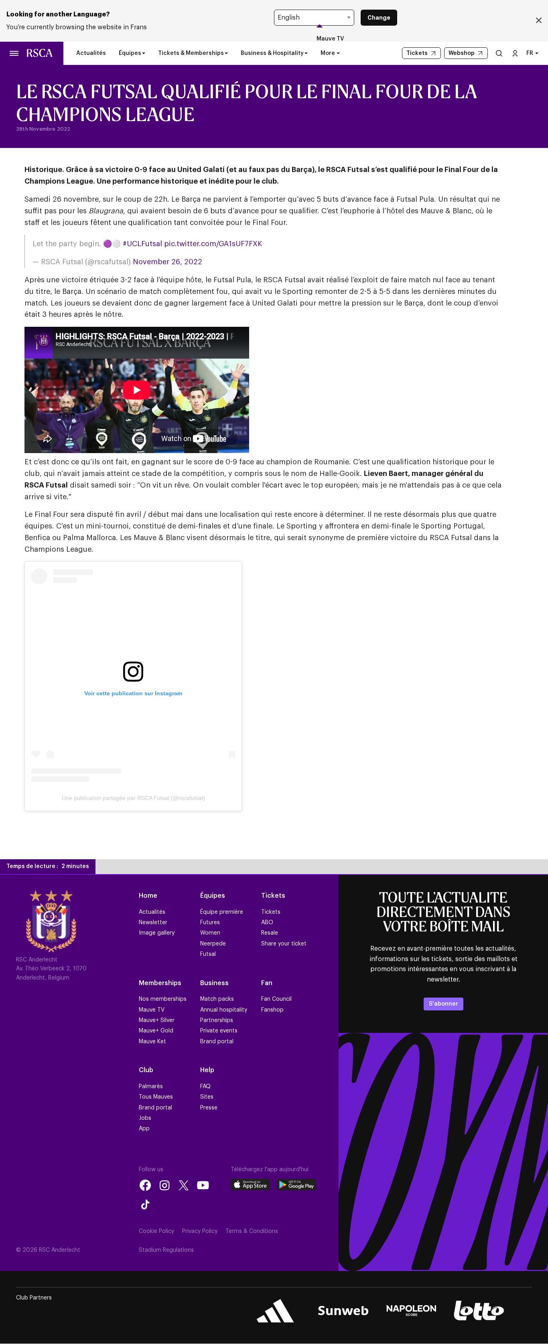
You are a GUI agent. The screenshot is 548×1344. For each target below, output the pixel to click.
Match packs (217, 999)
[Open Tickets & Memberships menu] (226, 53)
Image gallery (157, 933)
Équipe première (221, 912)
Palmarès (151, 1086)
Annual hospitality (223, 1010)
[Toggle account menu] (515, 53)
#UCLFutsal (142, 243)
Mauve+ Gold (156, 1031)
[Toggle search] (499, 53)
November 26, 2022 (167, 261)
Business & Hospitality (272, 53)
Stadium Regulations (166, 1250)
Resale (269, 933)
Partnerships (216, 1020)
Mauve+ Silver (157, 1020)
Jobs (145, 1118)
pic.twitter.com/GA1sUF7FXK (213, 243)
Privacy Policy (199, 1231)
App (144, 1128)
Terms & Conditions (251, 1231)
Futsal (208, 954)
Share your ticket (283, 944)
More (328, 53)
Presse (208, 1108)
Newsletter (153, 922)
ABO (267, 922)
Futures (210, 922)
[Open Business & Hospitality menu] (306, 53)
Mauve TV (330, 39)
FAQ (205, 1086)
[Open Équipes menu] (143, 53)
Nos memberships (163, 999)
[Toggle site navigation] (14, 53)
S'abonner (443, 1004)
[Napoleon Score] (411, 1310)
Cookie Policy (156, 1231)
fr (529, 53)
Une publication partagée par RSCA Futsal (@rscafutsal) (133, 798)
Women (210, 933)
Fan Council (276, 999)
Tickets (270, 912)
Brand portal (216, 1041)
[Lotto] (479, 1310)
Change (378, 17)
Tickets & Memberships (191, 53)
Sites (206, 1097)
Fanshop (272, 1010)
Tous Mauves (156, 1097)
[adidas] (275, 1311)
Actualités (91, 53)
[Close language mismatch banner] (539, 21)
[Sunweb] (343, 1310)
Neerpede (213, 944)
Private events (218, 1031)
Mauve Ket (152, 1041)
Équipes (130, 53)
